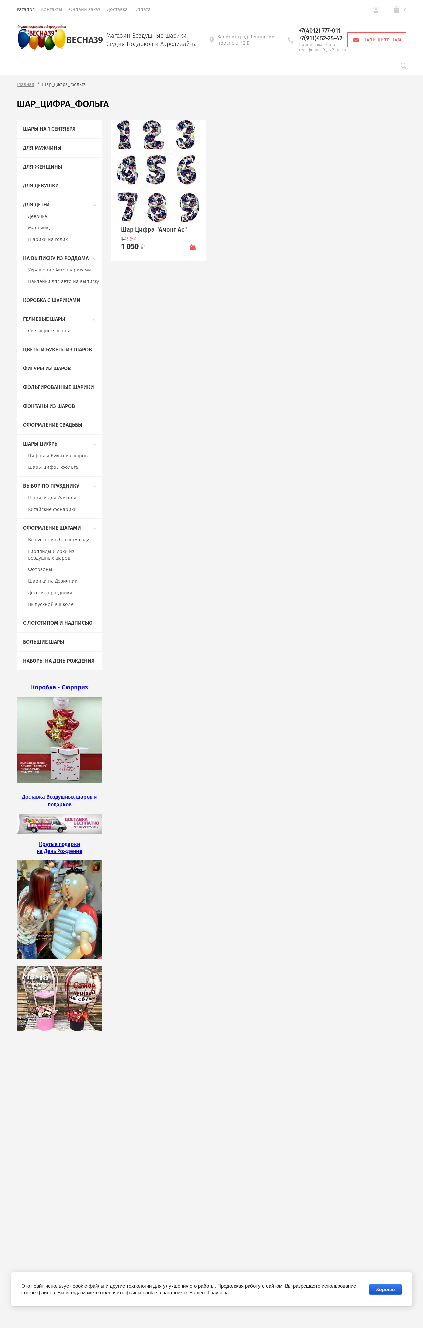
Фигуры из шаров (47, 368)
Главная (25, 84)
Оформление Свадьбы (52, 425)
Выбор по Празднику (51, 486)
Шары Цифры (40, 444)
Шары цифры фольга (53, 467)
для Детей (36, 204)
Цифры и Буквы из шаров (58, 456)
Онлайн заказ (84, 9)
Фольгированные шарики (58, 387)
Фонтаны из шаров (49, 406)
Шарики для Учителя (52, 498)
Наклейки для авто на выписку (63, 281)
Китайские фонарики (52, 509)
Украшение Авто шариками (59, 270)
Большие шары (43, 642)
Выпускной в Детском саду (58, 540)
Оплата (142, 9)
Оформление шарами (52, 528)
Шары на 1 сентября (49, 129)
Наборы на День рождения (59, 661)
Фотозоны (40, 569)
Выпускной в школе (51, 604)
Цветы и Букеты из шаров (57, 349)
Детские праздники (50, 593)
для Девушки (41, 185)
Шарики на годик (48, 239)
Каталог (25, 9)
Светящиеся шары (49, 331)
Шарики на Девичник (52, 581)
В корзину (192, 246)
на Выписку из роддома (56, 258)
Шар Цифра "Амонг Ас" (154, 229)
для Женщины (42, 167)
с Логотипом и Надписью (58, 623)
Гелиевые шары (44, 319)
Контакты (51, 9)
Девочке (37, 216)
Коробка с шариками (51, 300)
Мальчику (39, 228)
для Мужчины (42, 148)
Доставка (117, 9)
